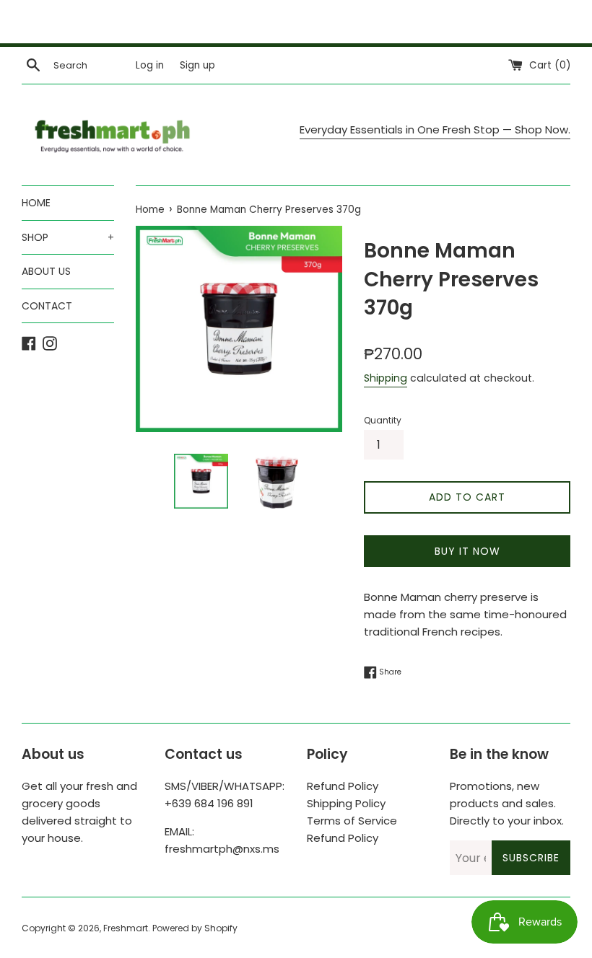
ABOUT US (46, 271)
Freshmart (125, 928)
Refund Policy (342, 786)
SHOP (68, 237)
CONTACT (47, 306)
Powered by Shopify (195, 928)
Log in (150, 65)
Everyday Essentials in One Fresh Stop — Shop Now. (435, 129)
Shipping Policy (346, 803)
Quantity (382, 420)
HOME (36, 202)
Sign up (197, 65)
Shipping (385, 378)
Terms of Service (352, 820)
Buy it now (467, 551)
